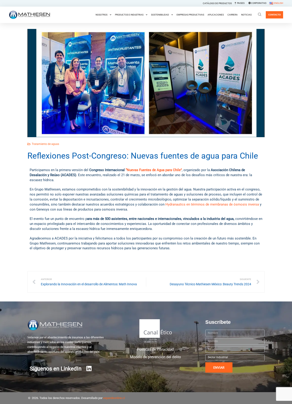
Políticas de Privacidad (155, 349)
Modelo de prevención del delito (155, 357)
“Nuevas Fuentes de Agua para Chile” (154, 170)
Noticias (246, 14)
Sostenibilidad (160, 14)
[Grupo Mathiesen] (29, 14)
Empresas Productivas (190, 14)
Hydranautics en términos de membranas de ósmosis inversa (212, 204)
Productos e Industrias (129, 14)
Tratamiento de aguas (45, 144)
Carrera (232, 14)
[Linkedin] (89, 368)
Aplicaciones (216, 14)
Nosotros (101, 14)
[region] (146, 393)
